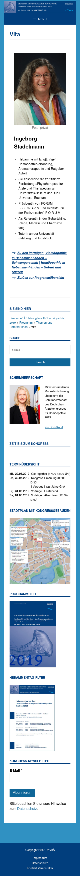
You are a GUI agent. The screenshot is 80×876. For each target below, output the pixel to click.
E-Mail (16, 770)
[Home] (40, 10)
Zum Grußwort (54, 427)
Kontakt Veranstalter (40, 868)
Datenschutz (27, 808)
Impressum (40, 858)
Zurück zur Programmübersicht (40, 277)
